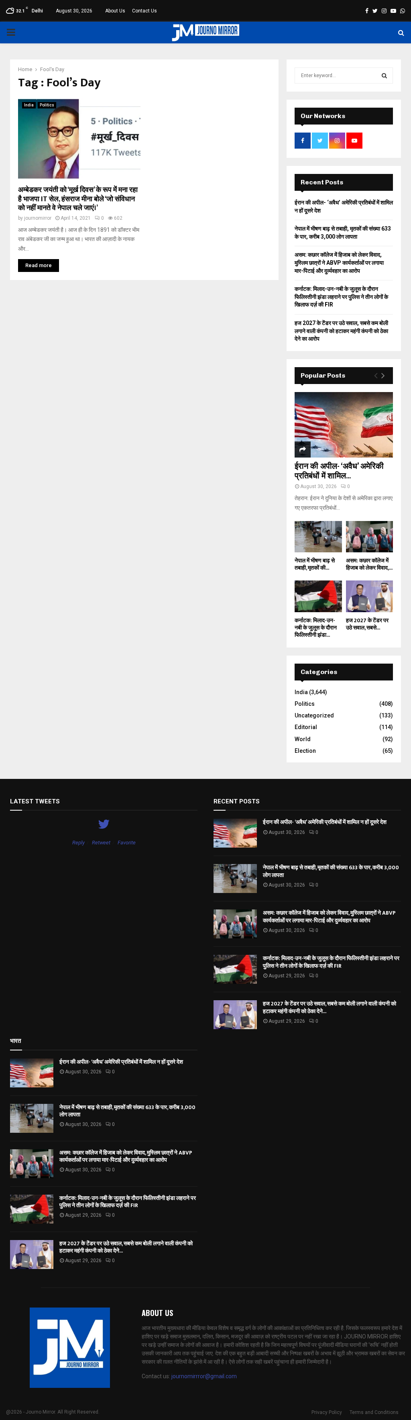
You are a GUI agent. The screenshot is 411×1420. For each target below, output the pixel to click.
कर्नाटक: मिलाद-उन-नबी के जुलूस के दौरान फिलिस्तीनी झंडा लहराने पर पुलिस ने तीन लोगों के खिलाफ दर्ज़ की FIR (341, 297)
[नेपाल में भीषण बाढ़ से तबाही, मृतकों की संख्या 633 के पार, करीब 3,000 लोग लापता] (318, 536)
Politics (47, 105)
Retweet (101, 843)
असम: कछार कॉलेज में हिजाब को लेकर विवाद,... (369, 564)
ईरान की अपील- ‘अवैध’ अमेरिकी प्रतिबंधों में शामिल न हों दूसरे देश (325, 822)
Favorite (127, 843)
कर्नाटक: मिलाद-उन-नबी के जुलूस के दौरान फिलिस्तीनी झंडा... (316, 628)
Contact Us (144, 11)
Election (305, 751)
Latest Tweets (35, 801)
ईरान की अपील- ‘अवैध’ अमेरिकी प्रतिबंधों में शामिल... (339, 471)
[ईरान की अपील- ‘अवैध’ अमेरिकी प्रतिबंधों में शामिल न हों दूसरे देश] (344, 425)
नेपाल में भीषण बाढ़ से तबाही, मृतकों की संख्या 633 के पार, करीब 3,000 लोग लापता (331, 871)
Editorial (306, 727)
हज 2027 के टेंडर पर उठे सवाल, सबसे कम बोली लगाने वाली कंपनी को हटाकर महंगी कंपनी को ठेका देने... (329, 1007)
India (29, 105)
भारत (15, 1040)
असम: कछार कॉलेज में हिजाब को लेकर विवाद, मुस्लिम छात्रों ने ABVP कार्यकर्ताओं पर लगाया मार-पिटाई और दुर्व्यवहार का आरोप (339, 262)
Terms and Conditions (374, 1412)
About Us (115, 11)
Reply (78, 843)
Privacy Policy (326, 1412)
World (303, 739)
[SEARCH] (384, 75)
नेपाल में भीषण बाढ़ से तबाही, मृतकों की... (315, 564)
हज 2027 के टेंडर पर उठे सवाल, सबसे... (367, 624)
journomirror (37, 218)
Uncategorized (314, 715)
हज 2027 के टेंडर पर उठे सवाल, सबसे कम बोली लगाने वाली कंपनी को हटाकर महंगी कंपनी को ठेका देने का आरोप (341, 331)
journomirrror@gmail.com (204, 1376)
